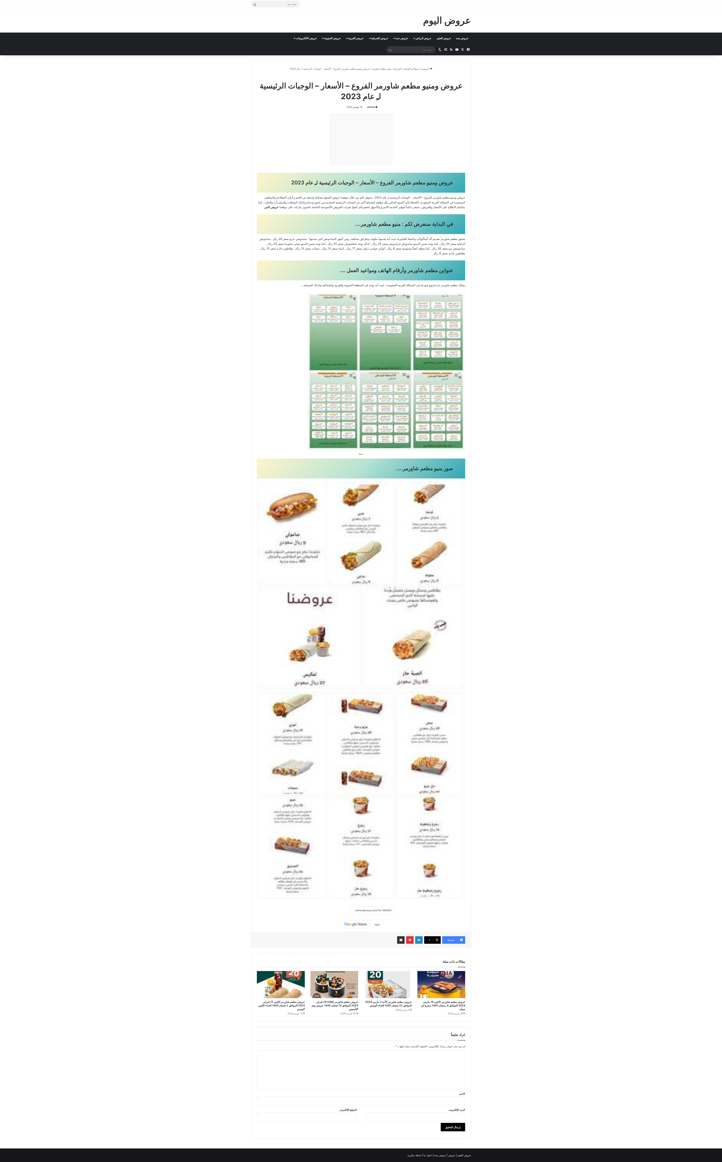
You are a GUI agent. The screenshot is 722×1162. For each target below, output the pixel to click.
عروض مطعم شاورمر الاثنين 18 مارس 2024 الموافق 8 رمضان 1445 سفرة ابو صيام (443, 1005)
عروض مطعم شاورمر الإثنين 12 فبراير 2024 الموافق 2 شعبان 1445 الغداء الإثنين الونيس (281, 1005)
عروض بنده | (440, 1155)
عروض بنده (462, 38)
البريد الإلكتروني (457, 1109)
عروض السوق (332, 197)
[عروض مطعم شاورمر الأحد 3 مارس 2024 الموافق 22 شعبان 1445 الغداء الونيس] (388, 984)
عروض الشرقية (379, 38)
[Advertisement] (361, 139)
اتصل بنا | (427, 1155)
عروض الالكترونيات (306, 38)
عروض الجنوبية (332, 38)
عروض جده (402, 38)
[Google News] (356, 924)
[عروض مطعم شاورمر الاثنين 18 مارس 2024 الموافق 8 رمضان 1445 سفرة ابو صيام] (441, 984)
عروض (451, 1155)
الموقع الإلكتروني (348, 1109)
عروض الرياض (423, 38)
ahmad (371, 107)
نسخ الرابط (339, 910)
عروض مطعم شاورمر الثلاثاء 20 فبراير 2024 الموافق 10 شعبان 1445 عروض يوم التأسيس (335, 1005)
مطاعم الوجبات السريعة (406, 68)
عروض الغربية (356, 38)
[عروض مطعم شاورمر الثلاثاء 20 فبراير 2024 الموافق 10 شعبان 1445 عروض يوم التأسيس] (334, 984)
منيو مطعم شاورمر (381, 68)
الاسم (462, 1093)
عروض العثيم (444, 38)
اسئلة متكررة (415, 1155)
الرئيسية (425, 68)
